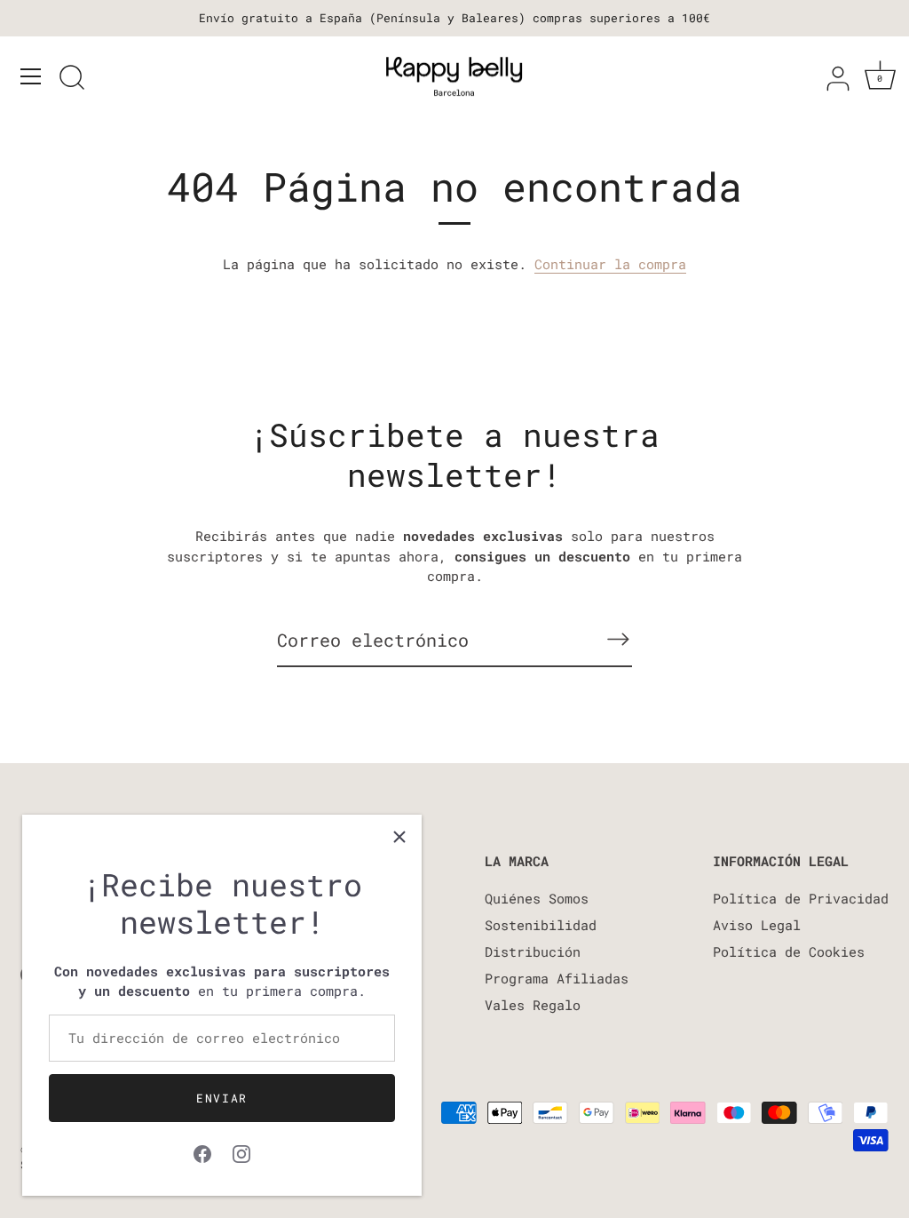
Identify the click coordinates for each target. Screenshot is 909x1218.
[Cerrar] (399, 836)
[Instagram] (241, 1151)
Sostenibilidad (541, 925)
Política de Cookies (789, 951)
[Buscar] (71, 79)
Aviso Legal (757, 925)
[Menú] (31, 76)
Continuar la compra (610, 264)
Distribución (533, 951)
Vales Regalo (533, 1005)
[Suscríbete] (617, 639)
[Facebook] (202, 1151)
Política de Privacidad (801, 898)
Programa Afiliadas (556, 978)
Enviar (222, 1098)
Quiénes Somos (537, 898)
